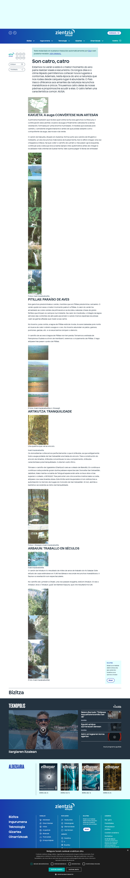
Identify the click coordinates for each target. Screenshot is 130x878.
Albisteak (46, 820)
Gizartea (15, 832)
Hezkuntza (68, 820)
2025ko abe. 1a (86, 793)
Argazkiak (46, 830)
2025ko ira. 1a (107, 793)
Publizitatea (109, 823)
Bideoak (45, 834)
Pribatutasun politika (110, 828)
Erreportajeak (48, 840)
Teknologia (17, 827)
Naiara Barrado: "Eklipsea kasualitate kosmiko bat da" (93, 714)
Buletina (115, 41)
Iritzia (44, 827)
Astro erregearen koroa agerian (93, 735)
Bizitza (13, 817)
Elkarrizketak (47, 823)
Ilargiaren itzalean (23, 752)
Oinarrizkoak (18, 837)
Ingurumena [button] (45, 41)
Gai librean (68, 830)
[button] (10, 33)
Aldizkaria (113, 33)
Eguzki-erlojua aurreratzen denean (91, 725)
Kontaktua (108, 836)
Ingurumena (18, 822)
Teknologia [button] (62, 41)
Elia (89, 51)
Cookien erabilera (112, 833)
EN (17, 57)
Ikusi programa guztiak (112, 747)
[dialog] (65, 863)
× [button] (127, 850)
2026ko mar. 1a (65, 793)
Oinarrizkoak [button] (95, 41)
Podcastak (46, 837)
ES (20, 54)
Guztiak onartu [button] (56, 869)
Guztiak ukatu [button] (74, 869)
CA (20, 57)
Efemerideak (69, 827)
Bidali (111, 680)
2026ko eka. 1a (43, 793)
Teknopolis (17, 705)
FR (23, 54)
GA (23, 57)
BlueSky (67, 845)
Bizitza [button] (29, 41)
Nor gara (108, 820)
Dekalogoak (69, 823)
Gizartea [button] (78, 41)
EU (17, 54)
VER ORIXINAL (55, 54)
